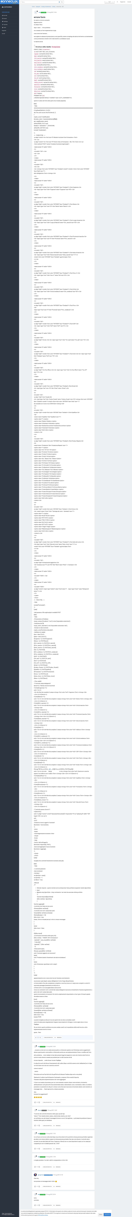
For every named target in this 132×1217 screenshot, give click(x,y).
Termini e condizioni (8, 1213)
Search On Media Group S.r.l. (9, 1214)
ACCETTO (107, 1214)
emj (40, 12)
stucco (39, 1110)
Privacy (3, 1213)
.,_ (48, 769)
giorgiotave (41, 1175)
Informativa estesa (43, 1215)
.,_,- (51, 769)
